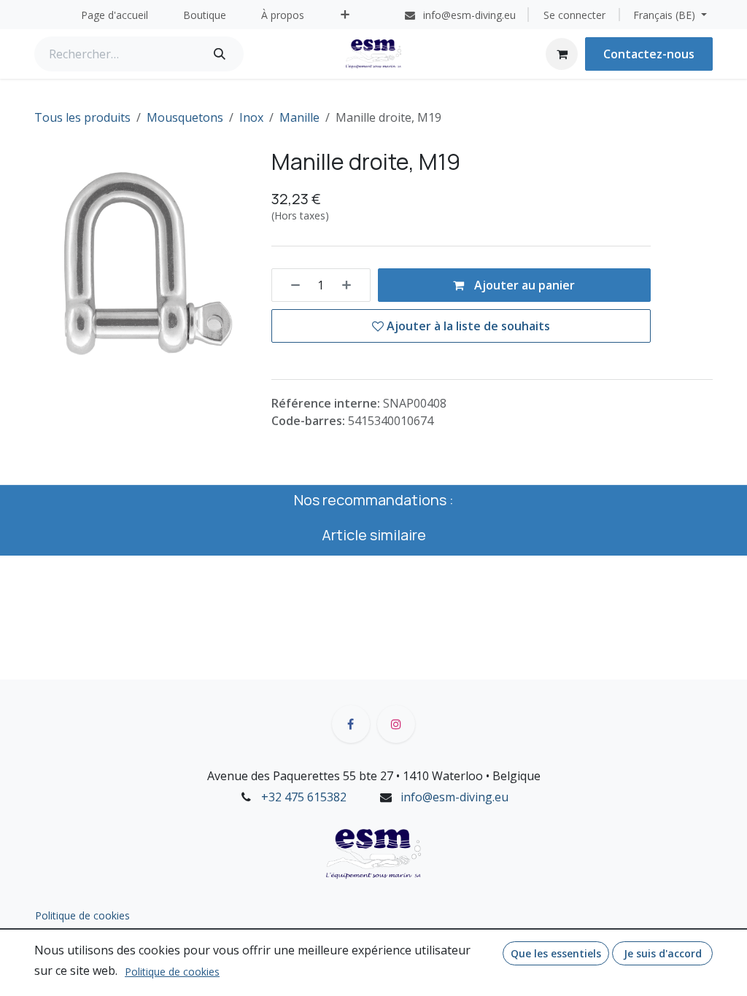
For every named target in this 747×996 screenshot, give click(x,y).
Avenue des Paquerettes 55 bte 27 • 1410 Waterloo (345, 776)
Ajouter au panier (523, 285)
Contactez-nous (648, 54)
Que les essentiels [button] (556, 953)
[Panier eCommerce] (562, 54)
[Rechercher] (220, 53)
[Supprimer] (290, 285)
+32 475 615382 (304, 797)
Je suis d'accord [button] (663, 953)
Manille (299, 117)
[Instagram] (396, 724)
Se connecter (574, 15)
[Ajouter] (351, 285)
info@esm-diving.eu (454, 797)
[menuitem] (114, 14)
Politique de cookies (82, 915)
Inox (251, 117)
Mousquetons (185, 117)
